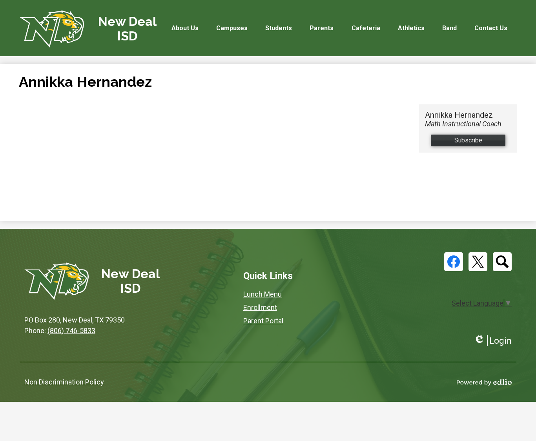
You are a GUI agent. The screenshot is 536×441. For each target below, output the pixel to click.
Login (493, 340)
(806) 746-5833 (71, 330)
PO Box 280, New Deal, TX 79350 (74, 320)
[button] (185, 28)
